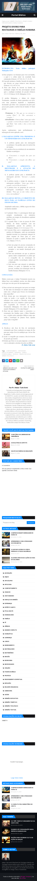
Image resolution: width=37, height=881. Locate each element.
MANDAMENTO (9, 645)
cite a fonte (22, 878)
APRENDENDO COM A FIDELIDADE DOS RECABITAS (21, 542)
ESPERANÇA (18, 352)
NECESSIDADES (9, 664)
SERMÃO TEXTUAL (10, 710)
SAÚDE (7, 694)
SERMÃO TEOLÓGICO (16, 21)
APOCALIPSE (8, 580)
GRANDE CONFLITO (11, 630)
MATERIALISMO (10, 649)
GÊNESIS (7, 626)
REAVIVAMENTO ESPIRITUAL (13, 679)
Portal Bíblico (19, 15)
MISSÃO (7, 656)
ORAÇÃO (7, 668)
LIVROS (7, 641)
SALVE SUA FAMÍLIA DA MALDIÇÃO (22, 451)
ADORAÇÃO (8, 573)
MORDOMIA (8, 660)
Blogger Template (26, 876)
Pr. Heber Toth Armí (9, 33)
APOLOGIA (8, 584)
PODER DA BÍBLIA (7, 354)
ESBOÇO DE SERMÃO (7, 352)
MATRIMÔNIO (9, 653)
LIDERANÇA (8, 637)
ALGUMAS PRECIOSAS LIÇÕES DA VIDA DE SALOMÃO (23, 559)
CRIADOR (7, 592)
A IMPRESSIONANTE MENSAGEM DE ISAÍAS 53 (22, 534)
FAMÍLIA (24, 352)
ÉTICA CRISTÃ (9, 611)
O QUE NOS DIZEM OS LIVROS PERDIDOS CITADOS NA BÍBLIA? (21, 550)
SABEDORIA (8, 691)
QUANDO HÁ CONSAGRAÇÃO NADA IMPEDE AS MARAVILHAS (22, 830)
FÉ (5, 622)
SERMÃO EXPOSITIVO (25, 354)
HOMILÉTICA (9, 634)
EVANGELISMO (9, 615)
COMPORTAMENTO (11, 351)
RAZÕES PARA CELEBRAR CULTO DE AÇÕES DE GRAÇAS (22, 838)
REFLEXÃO (8, 683)
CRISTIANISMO (22, 351)
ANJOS (7, 577)
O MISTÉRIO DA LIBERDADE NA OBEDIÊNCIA (20, 435)
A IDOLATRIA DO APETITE (19, 443)
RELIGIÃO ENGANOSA (11, 687)
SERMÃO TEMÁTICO (11, 702)
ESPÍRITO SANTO (10, 607)
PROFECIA (15, 354)
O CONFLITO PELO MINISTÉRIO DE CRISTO (21, 805)
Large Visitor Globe (17, 778)
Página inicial (5, 21)
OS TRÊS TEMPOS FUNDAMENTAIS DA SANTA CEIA (23, 822)
